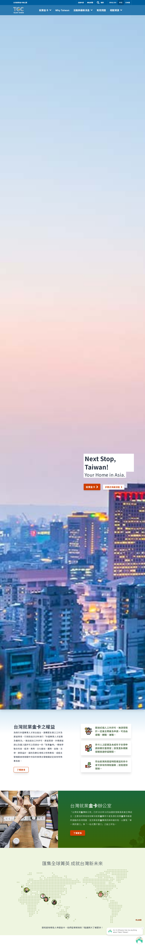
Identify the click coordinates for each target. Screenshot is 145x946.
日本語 (127, 2)
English (112, 2)
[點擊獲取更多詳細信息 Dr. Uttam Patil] (42, 899)
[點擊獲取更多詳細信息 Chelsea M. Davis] (106, 891)
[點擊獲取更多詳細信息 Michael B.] (102, 891)
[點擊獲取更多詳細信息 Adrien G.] (21, 888)
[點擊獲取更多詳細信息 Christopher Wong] (98, 893)
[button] (45, 10)
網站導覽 (90, 2)
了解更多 (21, 769)
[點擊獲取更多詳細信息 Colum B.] (18, 886)
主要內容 (81, 2)
